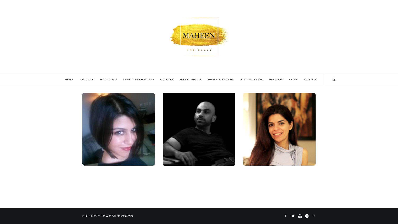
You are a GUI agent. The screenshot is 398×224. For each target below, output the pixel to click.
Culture (166, 79)
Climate (310, 79)
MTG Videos (108, 79)
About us (86, 79)
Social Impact (190, 79)
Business (276, 79)
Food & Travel (252, 79)
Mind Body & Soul (221, 79)
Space (293, 79)
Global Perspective (138, 79)
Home (69, 79)
